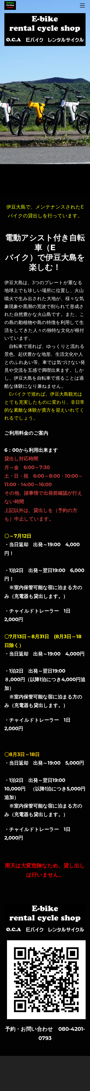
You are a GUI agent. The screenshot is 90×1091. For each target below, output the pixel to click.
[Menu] (82, 5)
